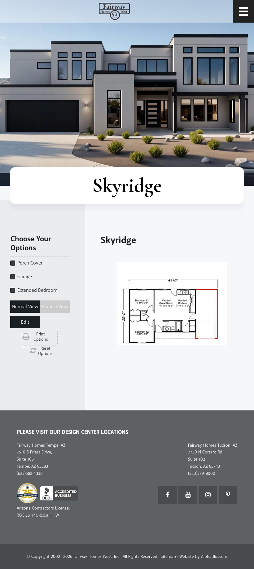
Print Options (40, 336)
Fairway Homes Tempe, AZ (41, 445)
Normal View (25, 307)
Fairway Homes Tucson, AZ (212, 445)
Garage (24, 277)
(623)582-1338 (29, 473)
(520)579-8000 (201, 473)
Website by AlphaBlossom (203, 556)
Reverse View (54, 307)
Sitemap (168, 556)
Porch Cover (29, 263)
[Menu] (243, 11)
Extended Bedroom (37, 290)
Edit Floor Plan (25, 323)
